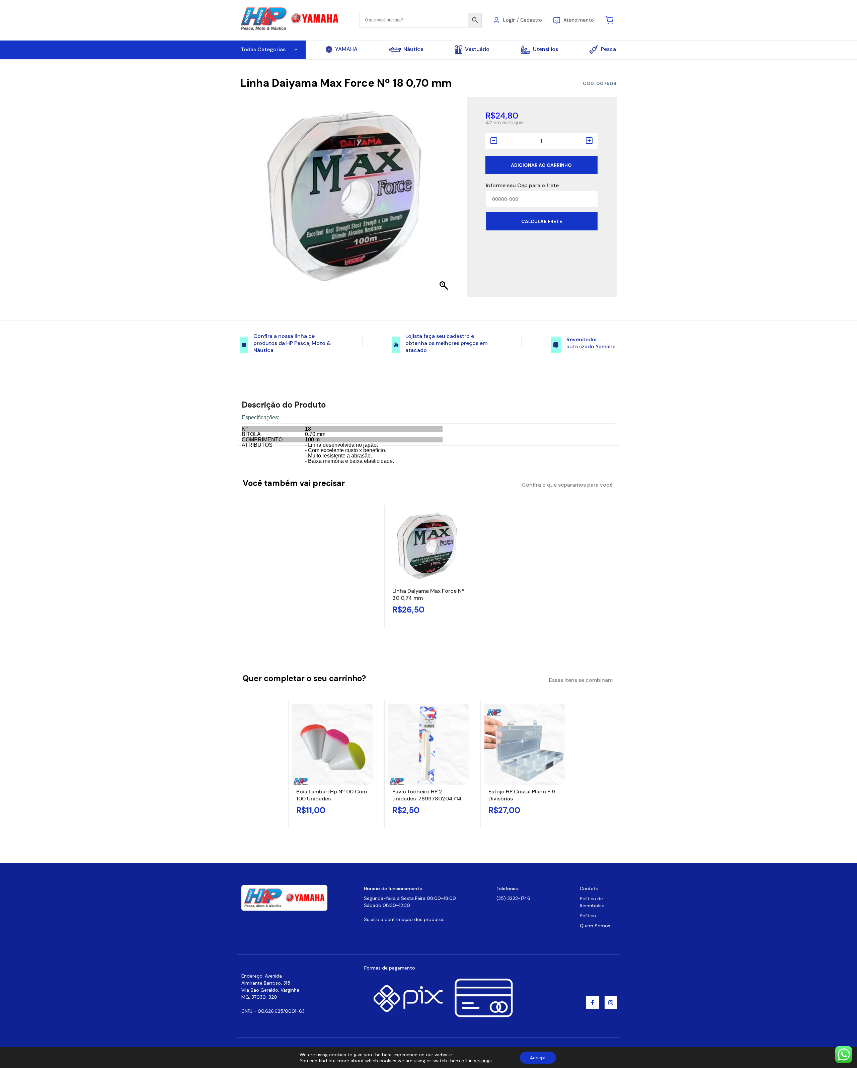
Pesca (608, 49)
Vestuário (477, 49)
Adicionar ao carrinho (541, 165)
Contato (589, 888)
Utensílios (545, 49)
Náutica (413, 49)
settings (483, 1061)
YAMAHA (346, 49)
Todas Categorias (263, 49)
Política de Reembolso (592, 902)
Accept (538, 1058)
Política (588, 916)
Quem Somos (595, 926)
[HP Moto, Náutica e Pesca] (290, 19)
